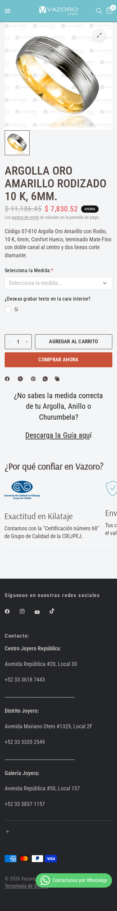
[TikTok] (56, 611)
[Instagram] (26, 611)
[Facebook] (8, 379)
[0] (108, 11)
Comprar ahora (58, 359)
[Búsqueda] (99, 11)
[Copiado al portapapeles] (58, 379)
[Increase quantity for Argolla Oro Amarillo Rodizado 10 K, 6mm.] (27, 342)
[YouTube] (41, 612)
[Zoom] (99, 35)
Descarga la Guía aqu (57, 435)
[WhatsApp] (46, 379)
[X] (21, 379)
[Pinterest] (34, 379)
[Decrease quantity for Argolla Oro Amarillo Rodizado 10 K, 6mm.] (9, 342)
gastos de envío (25, 217)
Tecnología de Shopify (27, 886)
